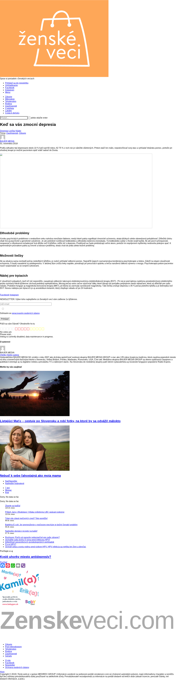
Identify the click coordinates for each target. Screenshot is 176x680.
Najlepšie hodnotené (14, 483)
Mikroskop (10, 99)
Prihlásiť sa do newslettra (16, 83)
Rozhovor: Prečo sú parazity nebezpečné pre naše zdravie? (32, 537)
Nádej (18, 131)
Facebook (9, 88)
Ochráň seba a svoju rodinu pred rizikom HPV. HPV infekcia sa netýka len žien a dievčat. (45, 547)
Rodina (8, 104)
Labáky (8, 111)
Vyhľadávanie (11, 85)
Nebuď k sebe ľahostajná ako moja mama (30, 475)
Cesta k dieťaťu (12, 113)
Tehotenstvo (10, 101)
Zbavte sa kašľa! (12, 506)
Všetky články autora (9, 355)
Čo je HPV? (10, 544)
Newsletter (10, 665)
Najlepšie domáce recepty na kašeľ (21, 531)
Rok (7, 492)
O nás (8, 660)
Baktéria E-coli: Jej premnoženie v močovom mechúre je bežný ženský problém (41, 525)
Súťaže (8, 656)
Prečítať (3, 562)
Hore (2, 672)
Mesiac (8, 490)
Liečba (12, 131)
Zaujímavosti (11, 106)
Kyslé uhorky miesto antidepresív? (25, 556)
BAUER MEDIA (7, 141)
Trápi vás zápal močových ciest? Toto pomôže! (26, 518)
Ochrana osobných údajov (17, 667)
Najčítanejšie (11, 481)
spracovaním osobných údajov (26, 313)
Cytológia (9, 108)
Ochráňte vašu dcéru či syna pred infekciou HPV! (27, 540)
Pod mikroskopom (13, 647)
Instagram (9, 90)
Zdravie (8, 97)
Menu (7, 92)
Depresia (4, 131)
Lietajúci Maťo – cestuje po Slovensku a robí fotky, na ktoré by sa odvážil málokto (60, 421)
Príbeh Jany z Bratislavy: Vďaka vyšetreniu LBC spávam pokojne (34, 512)
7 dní (7, 488)
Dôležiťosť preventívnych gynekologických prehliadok (29, 542)
